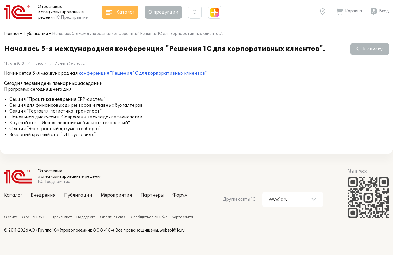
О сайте (11, 217)
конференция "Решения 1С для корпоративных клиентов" (143, 73)
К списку (373, 49)
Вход (384, 11)
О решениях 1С (34, 217)
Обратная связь (113, 217)
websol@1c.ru (172, 230)
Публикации (36, 33)
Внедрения (43, 195)
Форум (179, 195)
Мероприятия (116, 195)
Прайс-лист (61, 217)
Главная (11, 33)
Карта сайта (182, 217)
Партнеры (152, 195)
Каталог (13, 195)
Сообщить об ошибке (149, 217)
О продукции (163, 12)
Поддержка (86, 217)
